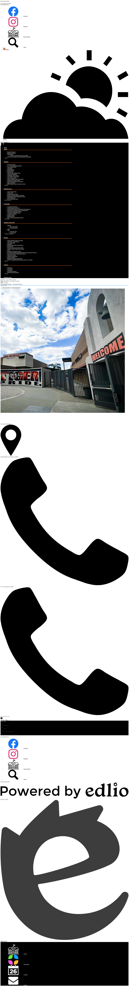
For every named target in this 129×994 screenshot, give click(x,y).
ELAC (8, 250)
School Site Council (11, 255)
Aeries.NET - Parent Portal (13, 241)
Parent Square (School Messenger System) (16, 196)
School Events (4, 285)
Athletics (9, 225)
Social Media (10, 268)
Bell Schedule (10, 171)
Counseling (9, 270)
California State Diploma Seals (13, 173)
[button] (5, 149)
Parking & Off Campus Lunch (13, 180)
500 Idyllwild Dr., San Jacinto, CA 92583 (9, 456)
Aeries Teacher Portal (11, 191)
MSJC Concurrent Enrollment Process (15, 217)
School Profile (10, 154)
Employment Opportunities (13, 272)
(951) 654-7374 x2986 (8, 586)
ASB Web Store (13, 231)
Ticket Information (14, 226)
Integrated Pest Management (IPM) (14, 258)
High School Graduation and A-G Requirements (17, 210)
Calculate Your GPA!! (12, 214)
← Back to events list (5, 287)
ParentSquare (26, 964)
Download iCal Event (17, 284)
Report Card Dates (11, 182)
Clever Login (10, 193)
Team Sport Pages (14, 227)
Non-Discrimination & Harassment (10, 734)
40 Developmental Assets (12, 199)
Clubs (8, 229)
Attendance (9, 244)
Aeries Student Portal (11, 167)
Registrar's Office (11, 215)
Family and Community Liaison (14, 251)
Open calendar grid (16, 287)
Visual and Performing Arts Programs (15, 181)
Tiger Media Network (11, 271)
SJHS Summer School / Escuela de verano (16, 184)
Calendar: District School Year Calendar (15, 249)
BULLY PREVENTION (8, 731)
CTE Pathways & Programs (13, 176)
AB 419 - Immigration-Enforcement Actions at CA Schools (19, 259)
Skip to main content (5, 1)
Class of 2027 (13, 232)
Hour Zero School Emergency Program (15, 195)
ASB (8, 230)
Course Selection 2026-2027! (13, 208)
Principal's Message (11, 152)
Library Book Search (11, 177)
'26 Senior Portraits (11, 164)
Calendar (25, 974)
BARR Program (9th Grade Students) (15, 245)
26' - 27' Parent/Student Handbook (14, 165)
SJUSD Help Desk (11, 197)
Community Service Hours (13, 175)
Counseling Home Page (12, 206)
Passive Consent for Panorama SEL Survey (16, 253)
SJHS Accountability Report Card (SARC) (19, 155)
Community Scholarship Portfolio (14, 211)
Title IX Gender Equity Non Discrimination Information (19, 156)
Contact (25, 985)
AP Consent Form (11, 242)
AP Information (10, 169)
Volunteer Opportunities (12, 256)
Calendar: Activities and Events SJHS (15, 247)
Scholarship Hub (10, 216)
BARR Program (10, 170)
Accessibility (6, 725)
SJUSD (25, 954)
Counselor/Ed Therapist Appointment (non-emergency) (19, 209)
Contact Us (9, 267)
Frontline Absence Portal (12, 194)
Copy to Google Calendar (6, 284)
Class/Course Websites (12, 174)
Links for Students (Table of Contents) (15, 179)
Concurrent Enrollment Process (13, 212)
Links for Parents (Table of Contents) (15, 240)
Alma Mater (9, 168)
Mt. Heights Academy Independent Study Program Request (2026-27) (22, 252)
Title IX (5, 728)
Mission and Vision (11, 153)
